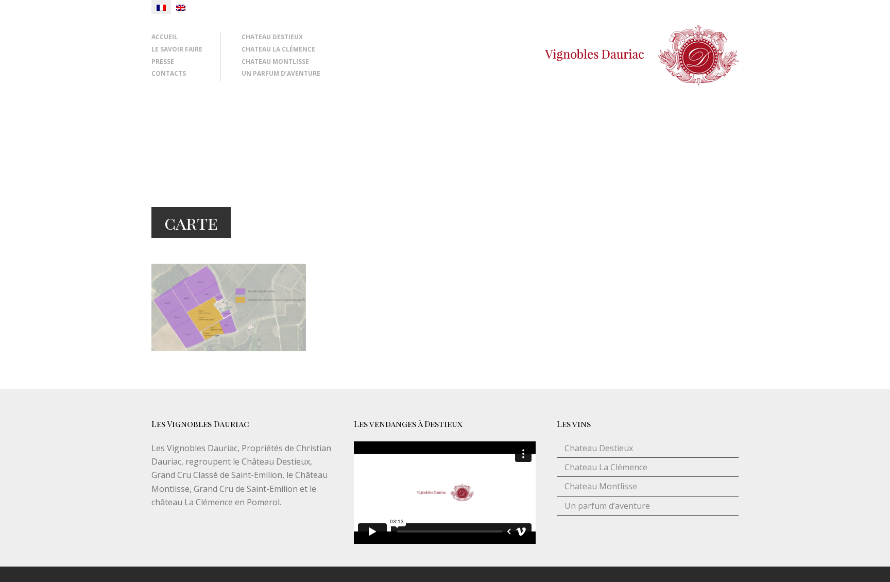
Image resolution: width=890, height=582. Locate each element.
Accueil (164, 36)
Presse (162, 61)
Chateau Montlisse (275, 61)
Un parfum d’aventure (281, 73)
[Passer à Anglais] (181, 7)
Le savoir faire (176, 49)
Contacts (168, 73)
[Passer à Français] (161, 7)
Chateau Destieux (272, 36)
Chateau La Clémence (278, 49)
